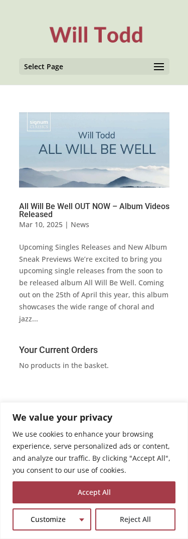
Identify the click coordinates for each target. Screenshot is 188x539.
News (80, 224)
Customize (48, 519)
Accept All (94, 492)
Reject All (135, 519)
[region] (94, 470)
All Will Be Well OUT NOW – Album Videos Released (94, 210)
